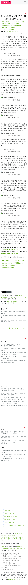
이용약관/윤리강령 (6, 537)
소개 (16, 533)
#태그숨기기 (21, 21)
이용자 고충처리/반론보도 (8, 535)
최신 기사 (4, 386)
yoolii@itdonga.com (12, 31)
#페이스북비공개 (6, 25)
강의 (2, 448)
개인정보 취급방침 (18, 537)
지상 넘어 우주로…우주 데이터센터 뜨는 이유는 (14, 405)
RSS (2, 540)
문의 (20, 533)
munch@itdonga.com (14, 579)
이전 (5, 328)
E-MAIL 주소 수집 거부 (18, 539)
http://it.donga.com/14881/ (9, 253)
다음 (22, 328)
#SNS (3, 21)
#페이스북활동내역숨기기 (8, 29)
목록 (17, 328)
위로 (11, 328)
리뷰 (2, 429)
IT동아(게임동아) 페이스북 (14, 302)
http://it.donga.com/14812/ (9, 249)
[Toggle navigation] (25, 2)
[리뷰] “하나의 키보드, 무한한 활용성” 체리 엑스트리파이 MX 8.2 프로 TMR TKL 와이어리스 (12, 442)
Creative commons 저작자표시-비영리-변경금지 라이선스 (13, 297)
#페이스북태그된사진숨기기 (8, 27)
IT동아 (3, 295)
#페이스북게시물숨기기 (13, 23)
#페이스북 (4, 23)
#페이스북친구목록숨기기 (17, 25)
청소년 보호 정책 (5, 539)
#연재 (15, 21)
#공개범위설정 (9, 21)
